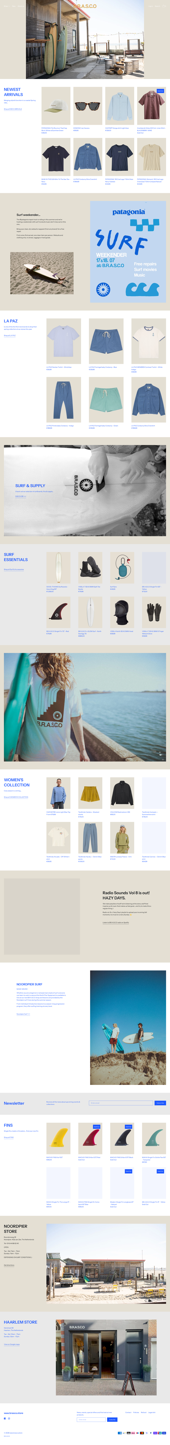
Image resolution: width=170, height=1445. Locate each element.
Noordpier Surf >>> (23, 1014)
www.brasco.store (13, 1413)
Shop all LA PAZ (10, 335)
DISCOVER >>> (20, 496)
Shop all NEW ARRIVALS (13, 109)
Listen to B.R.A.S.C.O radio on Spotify (116, 922)
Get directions (9, 1265)
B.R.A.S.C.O (7, 1436)
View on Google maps (12, 1344)
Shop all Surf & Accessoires (14, 569)
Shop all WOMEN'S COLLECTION (16, 797)
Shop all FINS (9, 1137)
